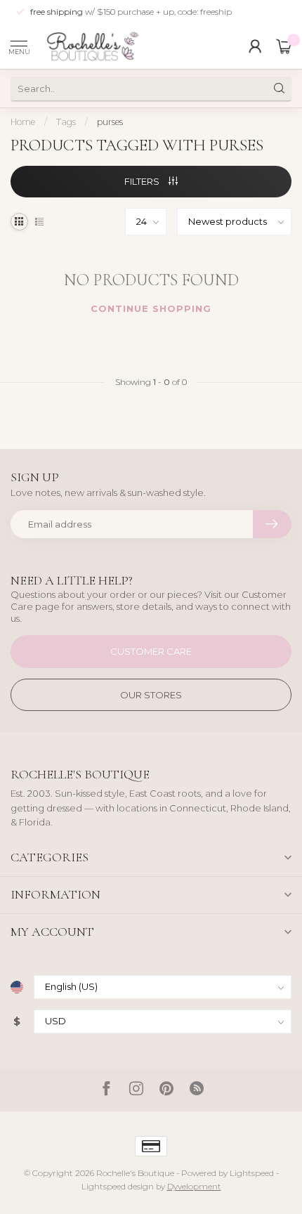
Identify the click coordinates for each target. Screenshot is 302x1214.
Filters (143, 181)
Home (23, 122)
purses (110, 122)
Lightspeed (252, 1173)
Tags (66, 122)
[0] (283, 46)
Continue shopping (151, 308)
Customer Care (151, 651)
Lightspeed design (117, 1187)
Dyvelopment (194, 1187)
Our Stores (151, 694)
